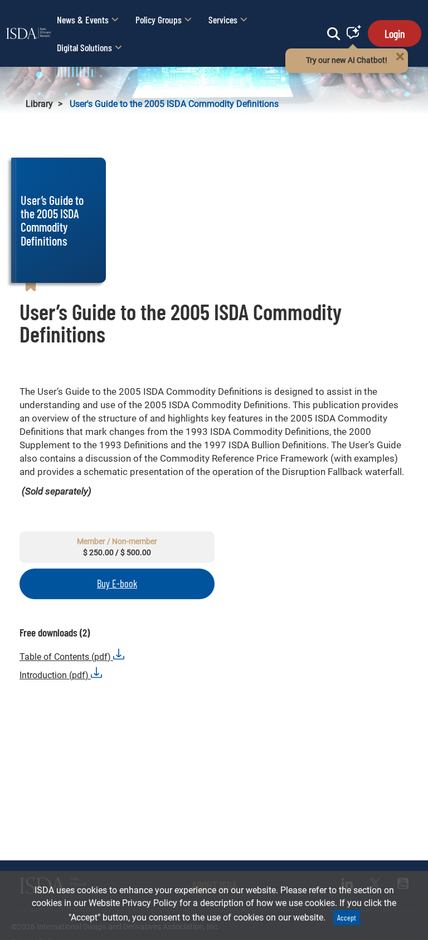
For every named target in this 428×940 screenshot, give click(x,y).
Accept (346, 917)
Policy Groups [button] (158, 19)
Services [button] (222, 19)
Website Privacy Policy (133, 903)
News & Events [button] (83, 19)
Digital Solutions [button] (84, 47)
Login (395, 33)
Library (39, 104)
